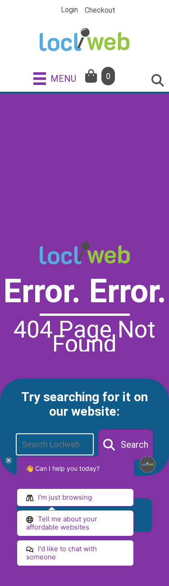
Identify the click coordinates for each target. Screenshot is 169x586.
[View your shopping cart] (91, 76)
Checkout (100, 10)
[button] (125, 444)
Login (69, 10)
